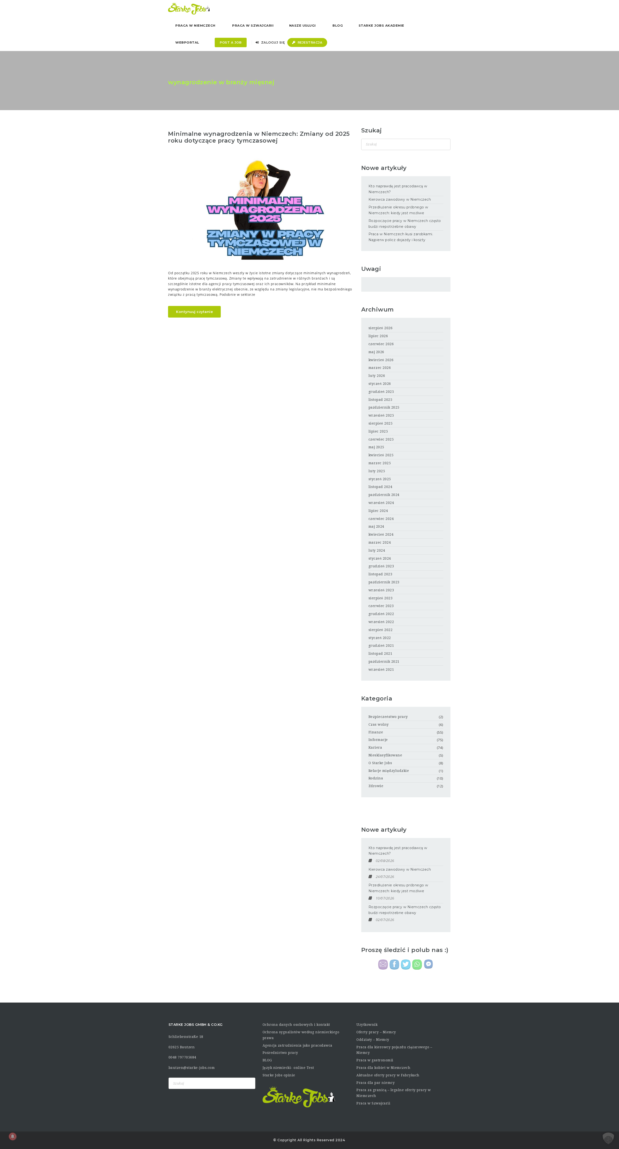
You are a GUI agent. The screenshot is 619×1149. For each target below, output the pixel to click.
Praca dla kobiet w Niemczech (383, 1068)
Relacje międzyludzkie (388, 771)
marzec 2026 (379, 368)
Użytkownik (366, 1025)
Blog (337, 25)
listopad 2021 (380, 653)
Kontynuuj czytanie (194, 312)
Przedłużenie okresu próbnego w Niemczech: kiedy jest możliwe (398, 210)
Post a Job (231, 42)
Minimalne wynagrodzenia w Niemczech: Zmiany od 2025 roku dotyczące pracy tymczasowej (259, 137)
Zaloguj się (272, 42)
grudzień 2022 (381, 614)
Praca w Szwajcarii (252, 25)
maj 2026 (376, 352)
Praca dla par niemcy (375, 1083)
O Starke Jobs (380, 763)
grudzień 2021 (381, 645)
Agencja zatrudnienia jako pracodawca (297, 1045)
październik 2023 (383, 582)
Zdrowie (375, 786)
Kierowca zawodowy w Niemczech (399, 199)
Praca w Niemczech (195, 25)
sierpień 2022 (380, 630)
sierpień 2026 (380, 328)
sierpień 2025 (380, 423)
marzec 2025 (379, 463)
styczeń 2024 (379, 558)
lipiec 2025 (378, 431)
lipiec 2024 (378, 511)
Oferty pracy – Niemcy (376, 1032)
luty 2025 (376, 471)
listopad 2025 (380, 400)
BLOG (267, 1060)
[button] (608, 1138)
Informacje (378, 740)
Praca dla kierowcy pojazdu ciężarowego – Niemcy (394, 1050)
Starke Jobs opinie (279, 1075)
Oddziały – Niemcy (372, 1040)
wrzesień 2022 (381, 622)
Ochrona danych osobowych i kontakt (296, 1025)
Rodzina (375, 778)
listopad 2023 (380, 574)
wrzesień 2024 (381, 503)
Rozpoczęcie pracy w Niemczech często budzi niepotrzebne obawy (404, 224)
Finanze (375, 732)
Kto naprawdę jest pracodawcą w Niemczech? (397, 189)
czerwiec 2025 (381, 439)
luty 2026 (376, 376)
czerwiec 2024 (381, 519)
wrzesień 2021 (381, 669)
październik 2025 (383, 407)
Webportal (187, 42)
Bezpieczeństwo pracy (388, 717)
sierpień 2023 (380, 598)
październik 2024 (383, 495)
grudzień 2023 (381, 566)
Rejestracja (309, 42)
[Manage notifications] (12, 1136)
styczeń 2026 (379, 384)
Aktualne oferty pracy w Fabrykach (388, 1075)
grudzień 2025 (381, 392)
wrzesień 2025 (381, 415)
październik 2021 (383, 661)
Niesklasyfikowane (385, 755)
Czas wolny (378, 724)
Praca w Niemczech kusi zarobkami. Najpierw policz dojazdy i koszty (400, 237)
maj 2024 (376, 526)
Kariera (375, 747)
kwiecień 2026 (381, 360)
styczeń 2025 (379, 479)
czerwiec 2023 (381, 606)
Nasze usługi (302, 25)
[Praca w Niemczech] (189, 8)
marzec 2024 (379, 542)
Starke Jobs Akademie (381, 25)
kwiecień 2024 (381, 534)
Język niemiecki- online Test (288, 1068)
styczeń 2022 (379, 638)
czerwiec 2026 (381, 344)
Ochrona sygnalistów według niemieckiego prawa (301, 1035)
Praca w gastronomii (374, 1060)
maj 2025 (376, 447)
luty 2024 (376, 550)
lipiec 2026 (378, 336)
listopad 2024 (380, 487)
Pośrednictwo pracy (280, 1053)
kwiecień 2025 (381, 455)
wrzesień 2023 (381, 590)
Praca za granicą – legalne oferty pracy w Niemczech (393, 1093)
